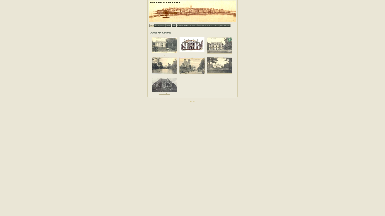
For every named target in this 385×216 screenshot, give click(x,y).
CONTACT (192, 101)
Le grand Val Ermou (164, 94)
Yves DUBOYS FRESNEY (165, 2)
